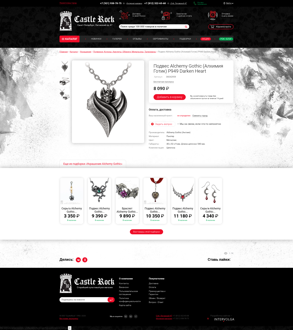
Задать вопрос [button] (163, 124)
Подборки (185, 39)
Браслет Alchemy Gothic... (127, 210)
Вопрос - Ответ (156, 302)
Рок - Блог (226, 39)
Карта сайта (125, 305)
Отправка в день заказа (227, 15)
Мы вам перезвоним (202, 3)
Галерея (117, 39)
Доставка (153, 283)
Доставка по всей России (138, 15)
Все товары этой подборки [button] (146, 231)
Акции (205, 39)
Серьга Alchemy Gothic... (71, 210)
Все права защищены (69, 318)
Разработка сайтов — (221, 315)
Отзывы (137, 39)
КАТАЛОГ (71, 39)
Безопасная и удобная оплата (184, 15)
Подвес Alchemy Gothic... (99, 210)
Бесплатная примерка (164, 82)
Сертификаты (160, 39)
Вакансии (124, 287)
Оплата (152, 287)
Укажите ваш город (68, 3)
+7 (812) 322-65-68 (155, 3)
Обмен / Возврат (157, 298)
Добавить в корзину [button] (169, 97)
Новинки (96, 39)
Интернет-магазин (134, 3)
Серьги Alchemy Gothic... (210, 210)
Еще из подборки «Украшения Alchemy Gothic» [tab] (92, 163)
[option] (108, 101)
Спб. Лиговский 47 (179, 3)
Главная (64, 51)
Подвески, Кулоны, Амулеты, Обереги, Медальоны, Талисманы (124, 51)
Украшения (85, 51)
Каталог (74, 51)
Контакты (124, 283)
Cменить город (199, 115)
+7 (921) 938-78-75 (110, 3)
